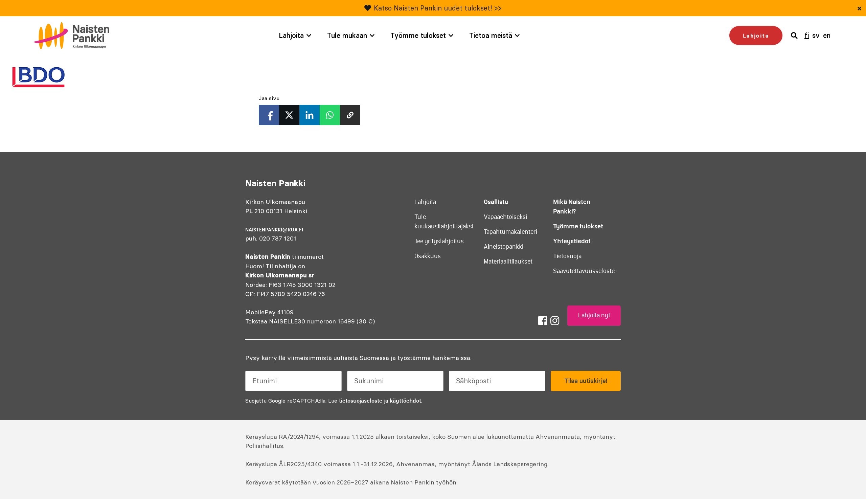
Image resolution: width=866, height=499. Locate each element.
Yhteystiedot (572, 241)
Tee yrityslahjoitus (439, 241)
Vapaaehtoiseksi (505, 217)
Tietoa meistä (490, 35)
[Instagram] (554, 321)
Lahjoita (291, 35)
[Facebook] (542, 321)
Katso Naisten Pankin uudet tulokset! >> (438, 8)
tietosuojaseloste (360, 400)
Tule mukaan (347, 35)
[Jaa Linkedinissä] (309, 115)
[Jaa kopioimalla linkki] (350, 115)
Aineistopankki (503, 246)
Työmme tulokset (418, 35)
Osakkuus (427, 256)
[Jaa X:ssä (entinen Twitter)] (289, 115)
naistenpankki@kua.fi (274, 230)
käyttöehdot (405, 400)
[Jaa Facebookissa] (269, 115)
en (826, 35)
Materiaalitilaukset (508, 261)
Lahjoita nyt (594, 315)
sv (816, 35)
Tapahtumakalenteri (510, 231)
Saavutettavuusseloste (584, 271)
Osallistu (496, 202)
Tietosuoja (567, 256)
